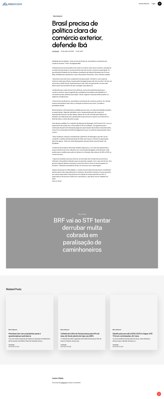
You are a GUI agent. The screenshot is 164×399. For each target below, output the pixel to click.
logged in (64, 382)
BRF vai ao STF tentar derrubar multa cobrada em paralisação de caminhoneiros (82, 233)
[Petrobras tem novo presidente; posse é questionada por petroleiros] (29, 322)
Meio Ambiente (57, 16)
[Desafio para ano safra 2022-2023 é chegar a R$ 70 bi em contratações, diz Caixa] (133, 322)
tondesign (55, 51)
